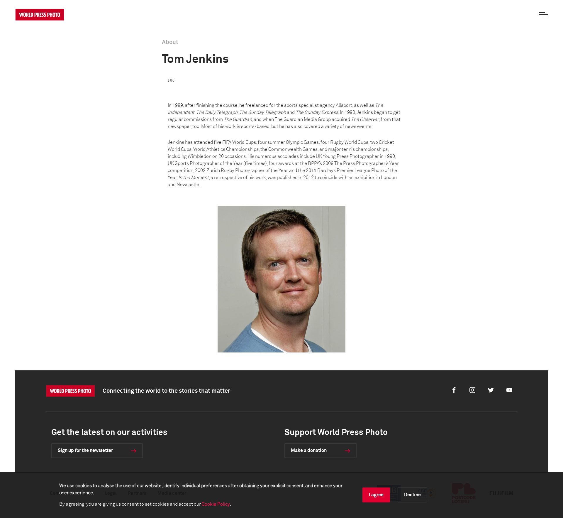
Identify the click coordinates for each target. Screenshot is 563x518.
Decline (412, 494)
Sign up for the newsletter (85, 450)
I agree (376, 494)
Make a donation (309, 450)
